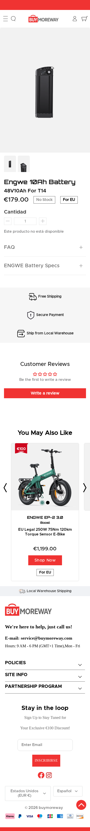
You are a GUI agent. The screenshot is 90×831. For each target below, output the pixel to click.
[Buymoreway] (43, 19)
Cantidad (15, 212)
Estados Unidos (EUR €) (24, 793)
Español (64, 791)
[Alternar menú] (5, 18)
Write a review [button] (45, 393)
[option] (45, 90)
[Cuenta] (75, 18)
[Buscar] (13, 18)
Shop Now (45, 560)
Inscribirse (46, 760)
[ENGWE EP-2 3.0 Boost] (45, 476)
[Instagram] (49, 775)
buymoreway (51, 808)
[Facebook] (41, 775)
